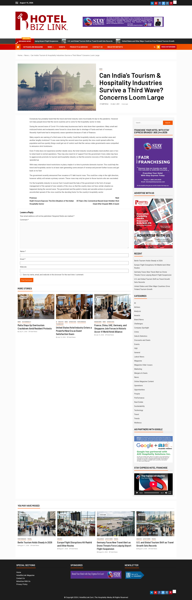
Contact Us (98, 47)
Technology (60, 324)
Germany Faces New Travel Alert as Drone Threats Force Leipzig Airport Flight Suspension (114, 545)
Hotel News (33, 331)
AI (56, 321)
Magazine (138, 361)
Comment (24, 220)
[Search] (154, 47)
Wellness (138, 423)
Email (22, 259)
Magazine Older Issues (143, 365)
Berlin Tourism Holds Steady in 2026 (173, 41)
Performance (81, 321)
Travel (136, 414)
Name (23, 251)
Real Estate (138, 402)
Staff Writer (105, 104)
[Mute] (166, 493)
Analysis (61, 321)
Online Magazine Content (144, 381)
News (50, 47)
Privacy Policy (21, 584)
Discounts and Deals (142, 340)
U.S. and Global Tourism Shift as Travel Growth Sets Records (66, 41)
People (137, 394)
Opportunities (139, 390)
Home (18, 572)
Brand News (98, 321)
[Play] (137, 493)
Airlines (137, 307)
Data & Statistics (140, 336)
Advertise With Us (23, 581)
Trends (137, 418)
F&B (135, 348)
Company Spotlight (141, 328)
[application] (153, 484)
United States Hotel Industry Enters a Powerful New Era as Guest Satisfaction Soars (74, 330)
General (137, 352)
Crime (136, 332)
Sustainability (26, 321)
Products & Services (79, 47)
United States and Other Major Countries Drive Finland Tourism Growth (125, 41)
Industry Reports (115, 47)
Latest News (139, 357)
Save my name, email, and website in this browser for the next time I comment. (53, 275)
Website (23, 267)
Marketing (138, 369)
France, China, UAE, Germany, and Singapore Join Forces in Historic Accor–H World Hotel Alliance (110, 328)
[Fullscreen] (170, 493)
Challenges (138, 324)
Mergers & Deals (140, 373)
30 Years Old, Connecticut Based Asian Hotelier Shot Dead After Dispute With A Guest (97, 201)
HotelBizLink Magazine (33, 47)
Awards (137, 315)
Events (62, 47)
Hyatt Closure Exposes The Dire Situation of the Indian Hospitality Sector (52, 201)
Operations (72, 321)
